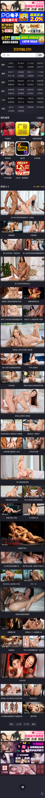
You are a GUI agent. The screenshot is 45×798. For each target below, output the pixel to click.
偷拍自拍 (21, 81)
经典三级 (21, 84)
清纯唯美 (21, 93)
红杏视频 (11, 111)
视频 (3, 73)
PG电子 (11, 63)
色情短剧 (21, 111)
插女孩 (11, 107)
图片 (3, 91)
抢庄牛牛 (40, 67)
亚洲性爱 (11, 81)
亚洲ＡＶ (11, 72)
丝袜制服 (21, 76)
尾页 (33, 724)
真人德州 (21, 63)
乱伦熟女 (30, 84)
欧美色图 (30, 89)
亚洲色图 (21, 89)
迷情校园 (11, 102)
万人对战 (30, 63)
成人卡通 (30, 81)
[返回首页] (42, 793)
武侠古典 (40, 98)
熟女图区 (30, 93)
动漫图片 (40, 89)
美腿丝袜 (11, 93)
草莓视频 (30, 107)
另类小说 (21, 102)
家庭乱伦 (21, 98)
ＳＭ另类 (40, 76)
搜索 (40, 55)
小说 (3, 100)
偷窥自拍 (11, 89)
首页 (11, 724)
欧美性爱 (40, 81)
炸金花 (21, 67)
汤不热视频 (40, 107)
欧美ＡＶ (30, 72)
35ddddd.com (22, 49)
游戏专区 (40, 63)
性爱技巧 (40, 102)
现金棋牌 (30, 67)
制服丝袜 (11, 84)
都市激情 (11, 98)
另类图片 (40, 93)
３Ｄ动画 (40, 72)
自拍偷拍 (21, 72)
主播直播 (30, 76)
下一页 (26, 724)
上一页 (18, 724)
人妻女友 (30, 98)
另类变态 (40, 84)
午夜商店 (21, 107)
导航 (3, 108)
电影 (3, 82)
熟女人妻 (11, 76)
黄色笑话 (30, 102)
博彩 (3, 65)
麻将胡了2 (11, 67)
